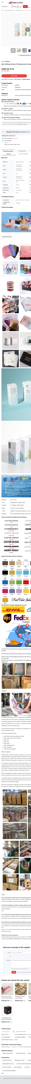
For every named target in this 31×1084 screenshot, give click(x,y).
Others (16, 1039)
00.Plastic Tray (4, 1034)
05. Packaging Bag (5, 1037)
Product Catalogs (22, 1031)
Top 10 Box (27, 1067)
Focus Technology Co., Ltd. (18, 1078)
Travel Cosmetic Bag (20, 1053)
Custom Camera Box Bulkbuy (9, 1070)
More (2, 1073)
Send (14, 972)
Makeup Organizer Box (8, 1053)
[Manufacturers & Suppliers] (15, 2)
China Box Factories (7, 1060)
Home (2, 10)
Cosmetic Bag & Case (19, 10)
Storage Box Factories (19, 1060)
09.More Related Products (7, 1039)
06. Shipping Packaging (20, 1037)
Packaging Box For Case (8, 1063)
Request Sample (26, 79)
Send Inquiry (14, 76)
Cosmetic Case (28, 10)
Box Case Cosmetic (7, 1067)
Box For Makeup (17, 1067)
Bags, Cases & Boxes (9, 10)
